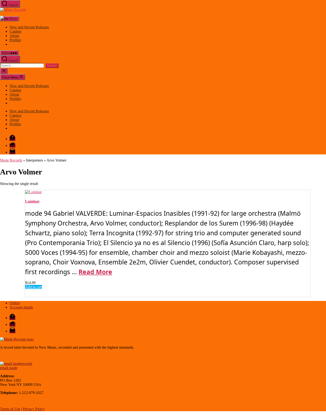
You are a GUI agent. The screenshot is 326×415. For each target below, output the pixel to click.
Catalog (15, 31)
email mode (8, 368)
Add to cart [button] (33, 287)
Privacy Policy (34, 409)
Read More (95, 272)
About (14, 36)
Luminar (32, 201)
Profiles (15, 40)
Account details (21, 307)
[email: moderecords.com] (16, 364)
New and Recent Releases (29, 27)
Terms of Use (10, 409)
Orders (15, 303)
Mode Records (11, 160)
